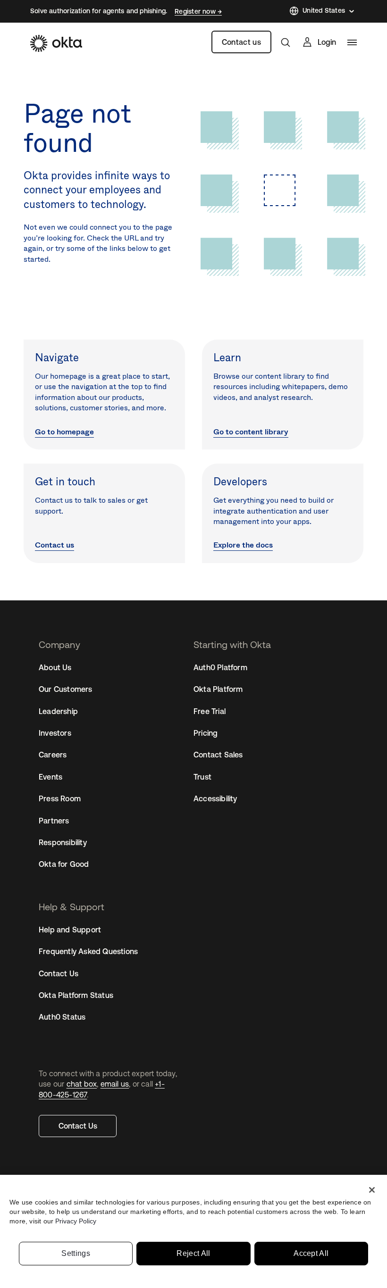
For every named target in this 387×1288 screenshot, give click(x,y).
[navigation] (352, 42)
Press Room (60, 798)
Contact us (241, 42)
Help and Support (70, 929)
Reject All (193, 1253)
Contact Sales (218, 754)
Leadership (58, 711)
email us (115, 1084)
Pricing (206, 733)
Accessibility (215, 798)
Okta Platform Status (76, 995)
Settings (75, 1253)
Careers (53, 754)
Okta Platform (218, 689)
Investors (55, 733)
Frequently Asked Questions (88, 951)
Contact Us (78, 1126)
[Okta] (56, 43)
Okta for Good (64, 864)
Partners (54, 820)
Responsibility (63, 842)
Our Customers (66, 689)
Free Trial (210, 711)
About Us (55, 667)
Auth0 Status (62, 1017)
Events (50, 777)
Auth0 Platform (220, 667)
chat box (82, 1084)
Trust (202, 777)
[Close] (372, 1190)
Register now (196, 11)
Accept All (311, 1253)
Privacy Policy (75, 1221)
